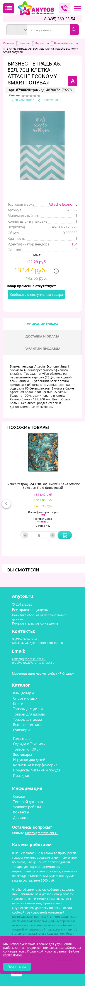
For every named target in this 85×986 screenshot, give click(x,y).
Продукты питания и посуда (36, 770)
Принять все (17, 966)
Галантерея (22, 738)
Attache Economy (63, 204)
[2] (27, 95)
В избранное (24, 100)
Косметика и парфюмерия (35, 765)
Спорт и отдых (25, 698)
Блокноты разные (46, 54)
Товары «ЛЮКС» (26, 749)
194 (74, 244)
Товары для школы (29, 714)
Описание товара (42, 324)
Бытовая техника (27, 724)
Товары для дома (27, 719)
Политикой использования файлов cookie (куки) (41, 953)
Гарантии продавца (42, 348)
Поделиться (50, 100)
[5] (38, 95)
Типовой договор (28, 801)
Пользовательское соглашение (35, 623)
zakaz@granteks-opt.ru (41, 833)
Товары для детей (28, 708)
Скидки (19, 796)
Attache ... (43, 521)
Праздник (21, 775)
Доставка (21, 817)
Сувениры (21, 729)
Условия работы (27, 807)
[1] (23, 95)
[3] (30, 95)
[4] (34, 95)
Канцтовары (23, 693)
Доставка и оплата (42, 336)
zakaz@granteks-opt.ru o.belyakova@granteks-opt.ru (33, 661)
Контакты (21, 812)
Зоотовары (22, 754)
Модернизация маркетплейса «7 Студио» (43, 673)
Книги (18, 703)
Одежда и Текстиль (29, 743)
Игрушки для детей (29, 759)
